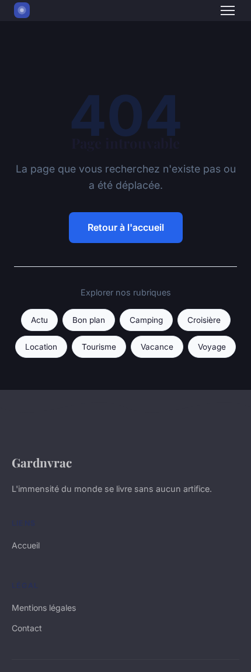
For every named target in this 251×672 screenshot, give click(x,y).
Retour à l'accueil (126, 227)
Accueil (26, 545)
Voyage (212, 346)
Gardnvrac (42, 462)
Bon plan (88, 320)
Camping (146, 320)
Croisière (204, 320)
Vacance (157, 346)
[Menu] (227, 10)
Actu (39, 320)
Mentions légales (44, 608)
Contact (27, 628)
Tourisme (99, 346)
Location (41, 346)
